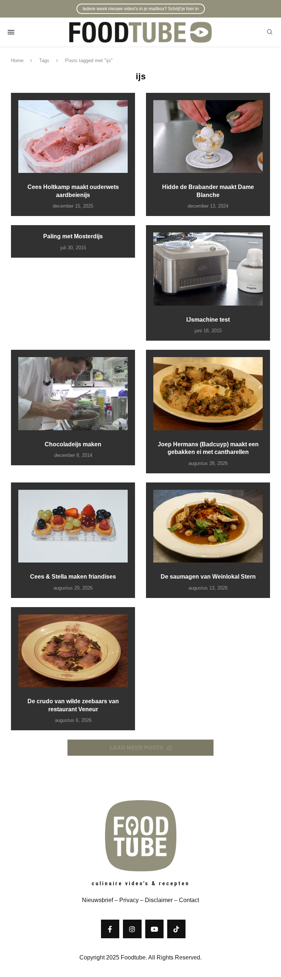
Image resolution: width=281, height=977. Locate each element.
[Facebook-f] (110, 929)
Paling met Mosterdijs (73, 236)
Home (17, 60)
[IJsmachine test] (208, 268)
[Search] (269, 32)
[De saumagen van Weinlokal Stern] (208, 526)
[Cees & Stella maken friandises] (73, 526)
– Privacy (126, 900)
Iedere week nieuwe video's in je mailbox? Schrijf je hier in (141, 8)
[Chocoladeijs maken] (73, 393)
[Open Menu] (11, 32)
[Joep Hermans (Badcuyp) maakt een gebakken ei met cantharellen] (208, 393)
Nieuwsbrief (97, 900)
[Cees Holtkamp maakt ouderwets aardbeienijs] (73, 136)
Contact (189, 900)
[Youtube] (154, 929)
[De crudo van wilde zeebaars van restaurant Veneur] (73, 650)
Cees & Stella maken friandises (73, 576)
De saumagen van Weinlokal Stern (208, 576)
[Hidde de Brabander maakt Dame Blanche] (208, 136)
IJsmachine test (208, 320)
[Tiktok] (176, 929)
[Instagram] (132, 929)
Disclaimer (159, 900)
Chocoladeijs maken (73, 444)
